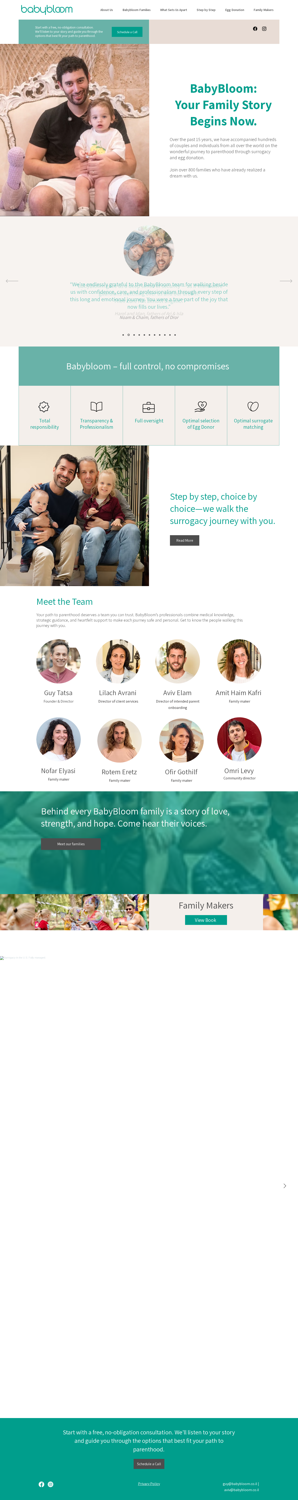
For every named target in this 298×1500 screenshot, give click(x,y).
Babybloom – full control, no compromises (147, 366)
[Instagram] (264, 29)
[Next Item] (285, 1186)
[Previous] (12, 281)
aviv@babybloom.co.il (241, 1489)
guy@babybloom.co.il (240, 1483)
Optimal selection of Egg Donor (201, 423)
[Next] (286, 281)
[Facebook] (255, 29)
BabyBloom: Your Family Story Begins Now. (223, 104)
